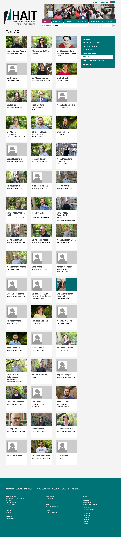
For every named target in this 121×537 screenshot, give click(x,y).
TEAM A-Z (86, 57)
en (113, 2)
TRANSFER (68, 21)
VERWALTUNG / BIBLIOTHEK (92, 46)
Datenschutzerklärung (90, 504)
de (111, 2)
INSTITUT (46, 21)
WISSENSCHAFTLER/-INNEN (91, 42)
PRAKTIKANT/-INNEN (89, 53)
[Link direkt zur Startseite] (23, 15)
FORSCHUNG (57, 21)
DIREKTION (86, 39)
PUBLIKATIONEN (81, 21)
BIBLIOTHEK (110, 21)
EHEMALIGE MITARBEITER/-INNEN (93, 60)
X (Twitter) (87, 513)
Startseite (87, 508)
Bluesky (86, 523)
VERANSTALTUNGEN (96, 21)
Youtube (86, 519)
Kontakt (86, 500)
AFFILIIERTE (87, 64)
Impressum (87, 502)
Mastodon (87, 515)
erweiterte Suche (89, 510)
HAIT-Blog (87, 517)
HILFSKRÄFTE (87, 50)
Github (86, 521)
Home (44, 25)
